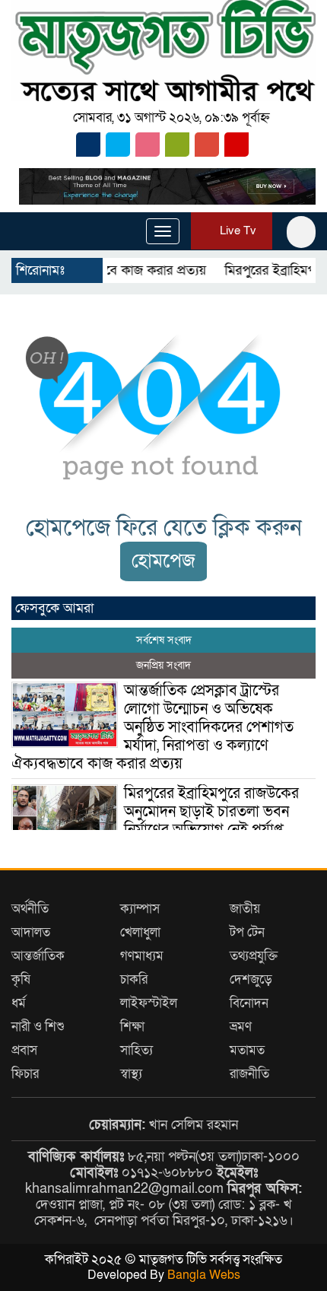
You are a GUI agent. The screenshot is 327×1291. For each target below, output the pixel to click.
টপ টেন (247, 932)
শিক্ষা (132, 1026)
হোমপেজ (163, 561)
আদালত (30, 932)
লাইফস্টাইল (148, 1003)
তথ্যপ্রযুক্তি (254, 956)
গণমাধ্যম (142, 956)
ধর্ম (18, 1003)
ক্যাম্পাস (140, 908)
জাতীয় (245, 908)
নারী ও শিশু (38, 1026)
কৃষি (20, 979)
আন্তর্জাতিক (38, 956)
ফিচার (25, 1074)
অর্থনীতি (30, 908)
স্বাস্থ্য (131, 1074)
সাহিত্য (136, 1050)
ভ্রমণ (241, 1026)
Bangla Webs (203, 1275)
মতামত (247, 1050)
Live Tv (236, 230)
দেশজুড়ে (251, 979)
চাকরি (134, 979)
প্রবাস (24, 1050)
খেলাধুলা (140, 932)
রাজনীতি (249, 1074)
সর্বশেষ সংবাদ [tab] (164, 640)
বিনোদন (249, 1003)
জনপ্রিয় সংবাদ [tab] (163, 665)
